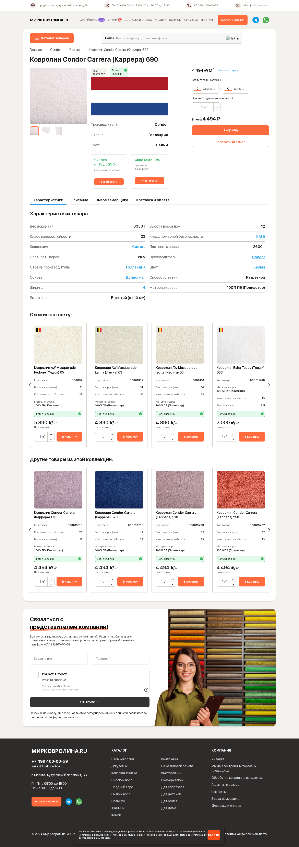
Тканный (117, 808)
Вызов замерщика (112, 200)
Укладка (218, 759)
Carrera (74, 50)
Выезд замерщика (225, 799)
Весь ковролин (122, 759)
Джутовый (119, 766)
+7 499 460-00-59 (50, 761)
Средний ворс (122, 787)
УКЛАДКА (160, 20)
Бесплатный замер (231, 142)
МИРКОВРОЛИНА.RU (50, 20)
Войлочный (169, 759)
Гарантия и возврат (226, 785)
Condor (55, 50)
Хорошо (214, 835)
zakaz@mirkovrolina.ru (47, 766)
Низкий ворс (120, 794)
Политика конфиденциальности (245, 834)
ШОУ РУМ (207, 20)
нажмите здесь (102, 837)
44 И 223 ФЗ (191, 20)
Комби (116, 815)
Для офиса (169, 801)
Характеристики (48, 200)
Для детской (171, 794)
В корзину (230, 130)
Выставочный (171, 773)
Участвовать (109, 181)
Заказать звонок (232, 20)
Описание (79, 200)
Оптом (113, 19)
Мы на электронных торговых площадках (234, 768)
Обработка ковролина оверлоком (237, 778)
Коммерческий (172, 780)
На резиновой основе (177, 766)
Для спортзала (172, 787)
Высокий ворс (121, 780)
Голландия (135, 267)
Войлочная (135, 277)
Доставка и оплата (152, 200)
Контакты (219, 792)
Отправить (89, 702)
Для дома (168, 808)
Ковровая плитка (124, 773)
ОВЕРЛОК (175, 20)
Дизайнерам (89, 19)
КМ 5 (260, 236)
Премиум (118, 801)
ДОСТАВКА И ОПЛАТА (138, 20)
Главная (36, 50)
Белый (259, 267)
